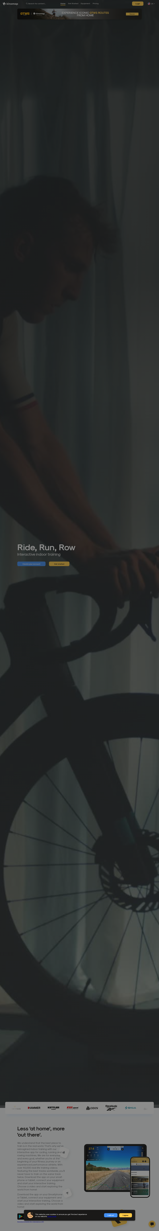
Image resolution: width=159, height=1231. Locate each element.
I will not (111, 1215)
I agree (125, 1215)
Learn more (51, 1216)
